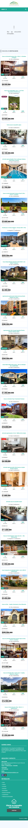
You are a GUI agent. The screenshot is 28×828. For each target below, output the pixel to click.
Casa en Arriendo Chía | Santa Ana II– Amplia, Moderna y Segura (14, 673)
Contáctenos (5, 794)
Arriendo (4, 786)
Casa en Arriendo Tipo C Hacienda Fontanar (14, 399)
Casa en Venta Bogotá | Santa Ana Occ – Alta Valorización (14, 536)
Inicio (3, 782)
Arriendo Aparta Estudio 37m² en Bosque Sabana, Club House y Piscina (14, 160)
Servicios (4, 788)
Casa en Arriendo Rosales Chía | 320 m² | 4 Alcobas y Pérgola (14, 57)
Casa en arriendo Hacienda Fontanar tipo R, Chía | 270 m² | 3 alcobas (14, 639)
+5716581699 (4, 769)
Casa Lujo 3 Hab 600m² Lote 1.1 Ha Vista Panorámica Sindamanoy (14, 91)
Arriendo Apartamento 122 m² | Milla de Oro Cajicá (14, 433)
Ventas (4, 784)
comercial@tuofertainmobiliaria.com (9, 772)
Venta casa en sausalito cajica (14, 124)
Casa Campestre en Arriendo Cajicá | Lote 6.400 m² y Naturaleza (14, 571)
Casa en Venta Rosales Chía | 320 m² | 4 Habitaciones (14, 708)
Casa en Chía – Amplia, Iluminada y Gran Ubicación (14, 604)
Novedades (4, 790)
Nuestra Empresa (6, 792)
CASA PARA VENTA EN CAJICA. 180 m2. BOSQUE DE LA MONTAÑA (14, 365)
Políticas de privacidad (7, 796)
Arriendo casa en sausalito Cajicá (14, 501)
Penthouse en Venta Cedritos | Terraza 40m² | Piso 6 (14, 228)
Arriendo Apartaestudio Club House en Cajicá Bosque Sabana (14, 468)
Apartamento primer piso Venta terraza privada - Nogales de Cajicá (14, 297)
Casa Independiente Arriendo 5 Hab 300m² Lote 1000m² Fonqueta (14, 262)
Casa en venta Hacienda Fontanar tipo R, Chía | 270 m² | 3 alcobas (14, 194)
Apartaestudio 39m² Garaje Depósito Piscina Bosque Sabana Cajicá (14, 331)
